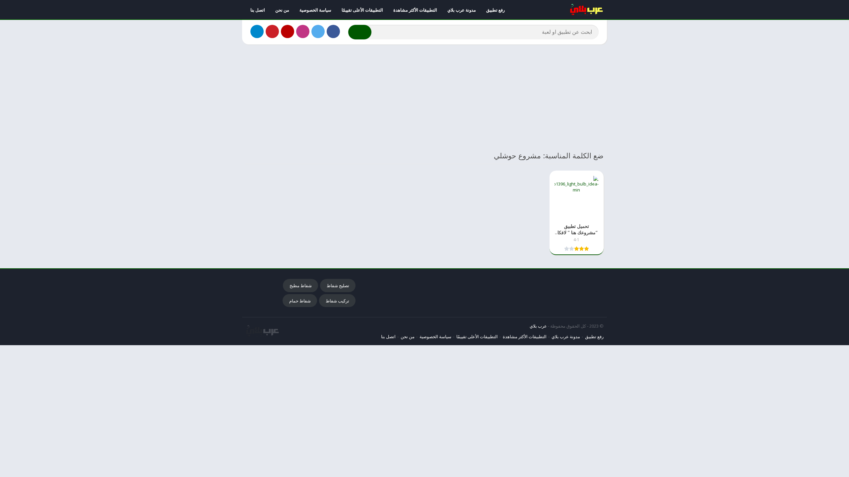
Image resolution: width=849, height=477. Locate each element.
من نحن (282, 10)
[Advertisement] (424, 97)
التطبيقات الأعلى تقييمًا (362, 10)
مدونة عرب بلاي (461, 10)
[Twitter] (318, 31)
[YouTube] (287, 31)
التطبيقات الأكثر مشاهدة (415, 10)
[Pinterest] (272, 31)
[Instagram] (302, 31)
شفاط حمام (300, 301)
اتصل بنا (257, 10)
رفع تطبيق (495, 10)
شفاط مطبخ (301, 286)
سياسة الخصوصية (315, 10)
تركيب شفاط (337, 301)
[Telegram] (257, 31)
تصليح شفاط (338, 286)
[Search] (359, 32)
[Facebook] (333, 31)
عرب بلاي (538, 326)
